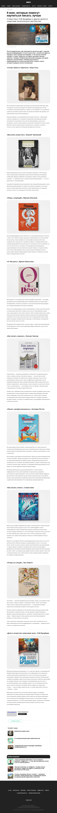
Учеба (8, 6)
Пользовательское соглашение (28, 805)
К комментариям (16, 721)
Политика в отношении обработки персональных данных (29, 807)
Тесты (34, 6)
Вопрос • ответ (42, 6)
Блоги (50, 6)
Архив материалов (34, 793)
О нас (10, 790)
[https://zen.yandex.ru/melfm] (21, 785)
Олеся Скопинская (23, 712)
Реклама (23, 790)
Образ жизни (16, 6)
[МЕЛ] (28, 2)
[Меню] (55, 2)
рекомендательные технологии (37, 809)
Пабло (47, 790)
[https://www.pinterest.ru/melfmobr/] (32, 785)
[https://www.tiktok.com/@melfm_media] (28, 785)
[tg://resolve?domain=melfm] (17, 785)
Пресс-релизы (31, 790)
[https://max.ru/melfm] (40, 785)
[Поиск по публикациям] (1, 2)
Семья (3, 6)
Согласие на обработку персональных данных (29, 806)
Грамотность (26, 6)
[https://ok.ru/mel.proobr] (36, 785)
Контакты (16, 790)
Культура (10, 9)
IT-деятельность (22, 793)
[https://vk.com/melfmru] (24, 785)
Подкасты (40, 790)
